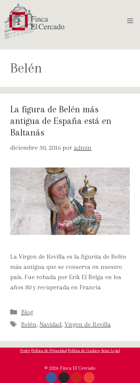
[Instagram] (63, 377)
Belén (28, 324)
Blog (27, 312)
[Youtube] (76, 377)
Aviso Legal (110, 350)
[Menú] (131, 21)
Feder (25, 350)
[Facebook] (51, 377)
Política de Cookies (84, 350)
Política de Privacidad (49, 350)
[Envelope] (89, 377)
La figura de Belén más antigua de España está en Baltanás (60, 120)
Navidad (50, 324)
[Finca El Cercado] (34, 21)
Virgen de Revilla (88, 324)
